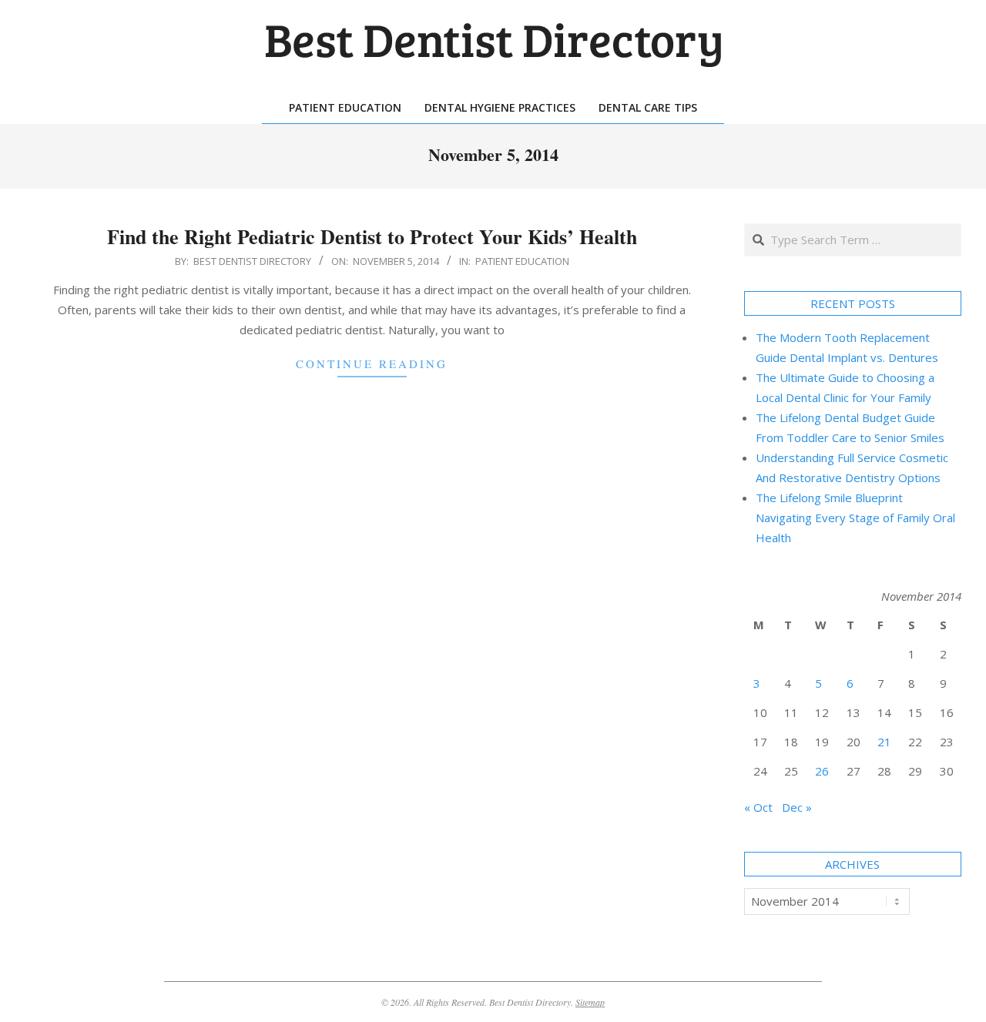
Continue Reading (372, 363)
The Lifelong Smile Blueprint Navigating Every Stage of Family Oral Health (855, 517)
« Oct (758, 807)
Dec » (797, 807)
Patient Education (522, 261)
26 (822, 771)
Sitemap (590, 1002)
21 (884, 741)
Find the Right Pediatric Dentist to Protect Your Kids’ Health (372, 236)
